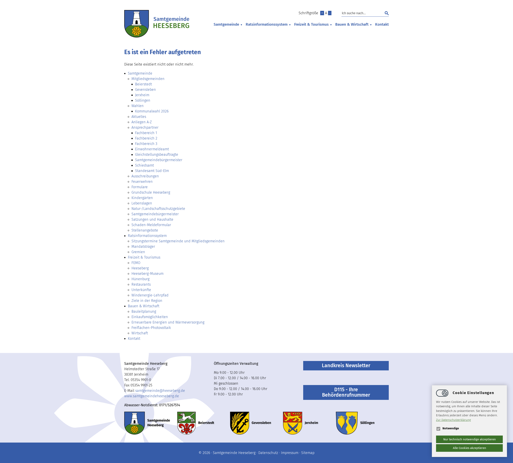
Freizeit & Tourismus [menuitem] (311, 24)
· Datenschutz (266, 453)
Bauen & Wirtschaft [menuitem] (352, 24)
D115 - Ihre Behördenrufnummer (346, 392)
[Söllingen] (355, 423)
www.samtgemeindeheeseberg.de (151, 396)
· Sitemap (306, 453)
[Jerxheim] (300, 423)
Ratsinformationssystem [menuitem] (267, 24)
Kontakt (382, 24)
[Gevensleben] (250, 423)
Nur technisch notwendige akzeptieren (469, 439)
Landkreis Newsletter (346, 366)
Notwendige (450, 428)
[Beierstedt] (195, 423)
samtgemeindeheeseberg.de (160, 390)
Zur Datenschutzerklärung (453, 420)
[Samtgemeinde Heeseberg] (156, 36)
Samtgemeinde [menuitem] (226, 24)
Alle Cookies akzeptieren (469, 448)
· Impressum (288, 453)
